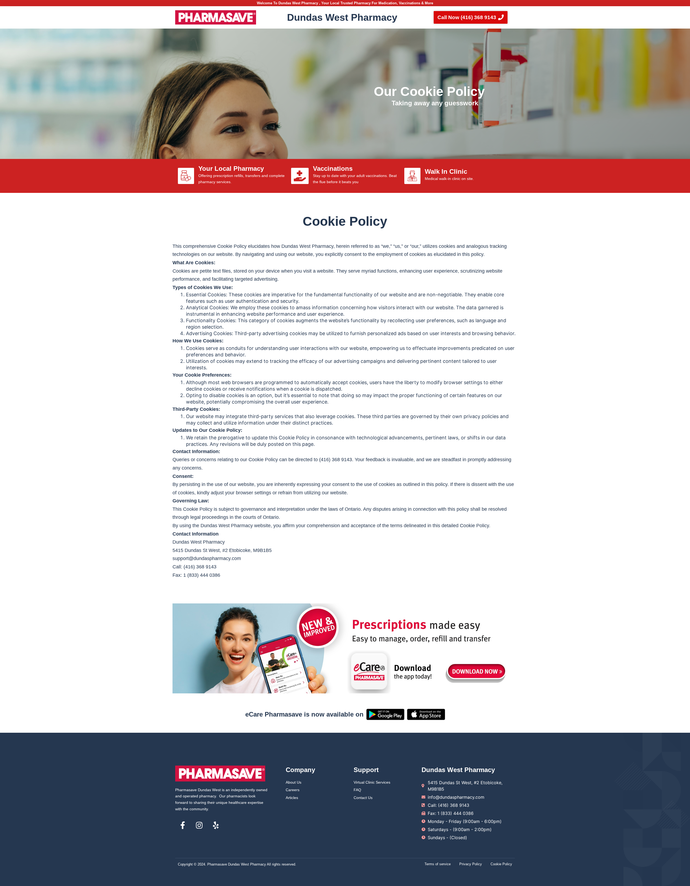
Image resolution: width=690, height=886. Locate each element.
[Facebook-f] (182, 825)
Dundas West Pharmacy (342, 17)
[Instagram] (199, 825)
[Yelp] (215, 825)
